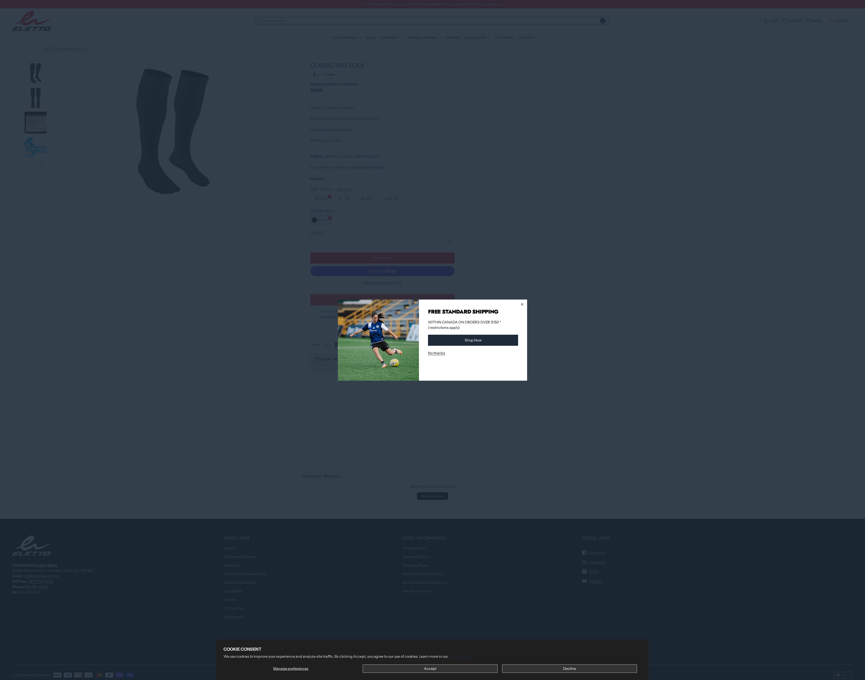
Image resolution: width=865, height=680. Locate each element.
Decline (569, 668)
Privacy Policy (460, 656)
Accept (430, 668)
